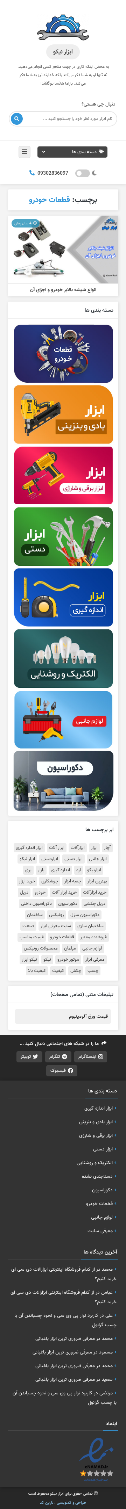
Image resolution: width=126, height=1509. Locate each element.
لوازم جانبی (92, 948)
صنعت (28, 926)
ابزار (94, 847)
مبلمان (70, 948)
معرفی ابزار (95, 959)
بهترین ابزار (97, 881)
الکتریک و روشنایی (95, 1163)
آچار (107, 847)
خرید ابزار (27, 881)
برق (28, 870)
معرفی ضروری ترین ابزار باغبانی (65, 1338)
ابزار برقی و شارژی (96, 1135)
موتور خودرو (68, 959)
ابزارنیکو (94, 870)
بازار (41, 870)
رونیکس (56, 914)
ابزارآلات (78, 847)
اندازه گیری (60, 870)
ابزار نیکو (27, 858)
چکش (75, 970)
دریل (24, 892)
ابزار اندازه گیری (29, 847)
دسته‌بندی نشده (97, 1176)
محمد (107, 1269)
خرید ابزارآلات (94, 892)
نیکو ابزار (29, 959)
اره (78, 870)
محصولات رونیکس (41, 948)
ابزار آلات (56, 847)
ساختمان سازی (90, 926)
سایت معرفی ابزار (56, 926)
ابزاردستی (49, 858)
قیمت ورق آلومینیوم (88, 1016)
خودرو (40, 892)
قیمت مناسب (32, 937)
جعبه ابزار (72, 881)
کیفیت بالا (37, 970)
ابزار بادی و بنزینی (96, 1122)
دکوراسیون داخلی (36, 903)
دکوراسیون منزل (84, 914)
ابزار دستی (73, 858)
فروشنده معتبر (93, 937)
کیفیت (58, 970)
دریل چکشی (94, 903)
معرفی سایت (100, 1231)
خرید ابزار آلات (64, 892)
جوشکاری (49, 881)
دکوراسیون (67, 903)
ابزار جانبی (98, 858)
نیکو (47, 959)
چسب (93, 970)
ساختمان (35, 914)
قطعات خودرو (62, 937)
